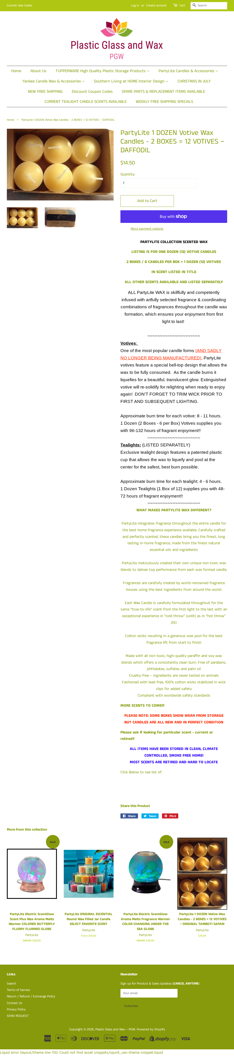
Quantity (127, 174)
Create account (156, 5)
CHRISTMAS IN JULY (194, 81)
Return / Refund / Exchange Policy (31, 996)
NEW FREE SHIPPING (45, 92)
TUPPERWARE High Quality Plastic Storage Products (101, 71)
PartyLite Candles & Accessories (187, 71)
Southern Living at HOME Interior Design (130, 81)
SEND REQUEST (18, 1016)
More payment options (147, 228)
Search (11, 983)
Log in (135, 5)
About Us (38, 71)
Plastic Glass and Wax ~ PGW (115, 1029)
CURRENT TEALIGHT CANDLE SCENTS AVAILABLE (86, 102)
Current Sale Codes (19, 5)
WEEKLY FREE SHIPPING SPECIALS (164, 102)
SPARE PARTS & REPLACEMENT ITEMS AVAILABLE (163, 92)
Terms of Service (18, 990)
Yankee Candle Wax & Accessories (52, 81)
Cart (182, 5)
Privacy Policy (16, 1009)
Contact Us (14, 1003)
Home (16, 71)
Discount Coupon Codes (92, 92)
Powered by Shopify (151, 1029)
